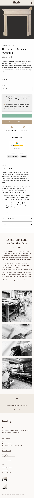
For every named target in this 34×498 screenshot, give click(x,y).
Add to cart (17, 116)
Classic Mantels (8, 46)
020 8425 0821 (6, 451)
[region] (17, 402)
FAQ (3, 464)
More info (5, 79)
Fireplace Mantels (13, 156)
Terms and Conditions (7, 472)
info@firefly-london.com (8, 456)
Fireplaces (23, 156)
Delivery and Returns (7, 467)
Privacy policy (5, 470)
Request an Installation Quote (17, 122)
